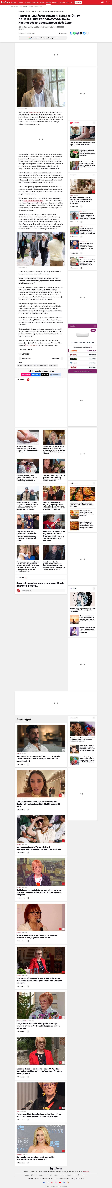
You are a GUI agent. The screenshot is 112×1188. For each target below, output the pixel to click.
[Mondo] (34, 1175)
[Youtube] (60, 1182)
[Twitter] (48, 1182)
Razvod (19, 365)
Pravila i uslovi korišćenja (46, 1178)
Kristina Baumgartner (40, 365)
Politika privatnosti (75, 1178)
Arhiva (82, 1178)
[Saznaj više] (94, 122)
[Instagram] (56, 1182)
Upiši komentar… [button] (27, 591)
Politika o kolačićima (64, 1178)
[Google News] (64, 1182)
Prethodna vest (26, 358)
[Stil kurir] (51, 1175)
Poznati (34, 11)
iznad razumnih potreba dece (33, 200)
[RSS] (67, 1182)
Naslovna (21, 11)
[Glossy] (56, 1175)
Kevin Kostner (28, 365)
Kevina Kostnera (34, 112)
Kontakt (56, 1178)
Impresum (36, 1178)
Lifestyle (28, 11)
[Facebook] (44, 1182)
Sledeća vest (56, 358)
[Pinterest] (52, 1182)
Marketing (30, 1178)
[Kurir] (27, 1175)
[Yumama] (76, 1175)
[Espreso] (41, 1175)
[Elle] (46, 1175)
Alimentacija (53, 365)
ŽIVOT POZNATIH (31, 345)
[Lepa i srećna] (5, 2)
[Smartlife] (62, 1175)
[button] (62, 33)
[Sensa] (69, 1175)
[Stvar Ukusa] (84, 1175)
